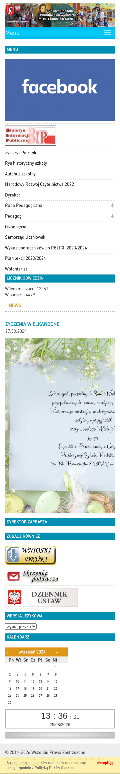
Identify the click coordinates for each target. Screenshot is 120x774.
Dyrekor (12, 195)
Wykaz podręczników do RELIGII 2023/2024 (46, 247)
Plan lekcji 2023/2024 (25, 258)
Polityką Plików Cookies (54, 768)
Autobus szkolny (20, 173)
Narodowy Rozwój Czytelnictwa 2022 (39, 184)
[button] (112, 206)
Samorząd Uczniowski (25, 237)
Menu (12, 32)
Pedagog (13, 216)
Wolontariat (16, 269)
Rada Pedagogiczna (23, 205)
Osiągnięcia (15, 226)
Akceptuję (105, 763)
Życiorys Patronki (21, 152)
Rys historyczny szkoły (26, 163)
